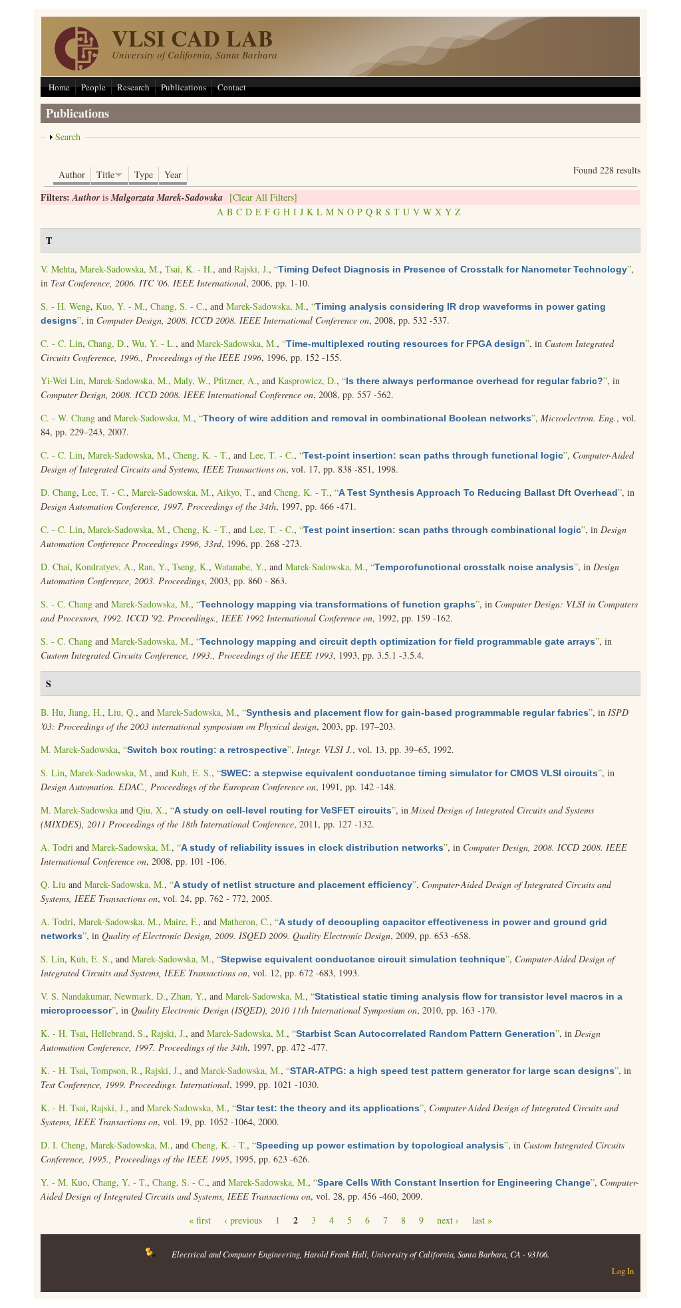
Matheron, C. (244, 921)
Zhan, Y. (187, 996)
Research (133, 87)
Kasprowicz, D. (307, 380)
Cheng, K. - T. (200, 455)
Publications (183, 87)
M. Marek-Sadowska (79, 749)
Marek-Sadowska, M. (120, 269)
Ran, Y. (152, 566)
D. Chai (55, 566)
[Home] (76, 66)
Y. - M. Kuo (64, 1182)
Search (67, 136)
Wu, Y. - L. (154, 343)
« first (200, 1220)
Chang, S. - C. (177, 306)
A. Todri (57, 847)
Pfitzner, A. (235, 380)
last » (482, 1220)
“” (452, 269)
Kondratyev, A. (104, 566)
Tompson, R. (115, 1070)
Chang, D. (107, 343)
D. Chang (58, 492)
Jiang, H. (85, 712)
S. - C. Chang (66, 604)
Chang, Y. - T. (119, 1182)
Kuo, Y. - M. (120, 306)
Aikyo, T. (235, 492)
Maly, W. (191, 380)
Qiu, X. (150, 810)
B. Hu (52, 712)
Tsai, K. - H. (189, 269)
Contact (231, 87)
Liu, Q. (122, 712)
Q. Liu (53, 884)
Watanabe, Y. (239, 566)
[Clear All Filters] (263, 197)
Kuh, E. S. (191, 772)
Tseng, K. (190, 566)
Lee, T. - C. (271, 455)
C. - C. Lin (61, 343)
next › (448, 1220)
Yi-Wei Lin (62, 380)
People (93, 87)
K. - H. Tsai (63, 1033)
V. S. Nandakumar (75, 996)
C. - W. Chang (68, 417)
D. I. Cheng (63, 1145)
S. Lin (53, 772)
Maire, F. (181, 921)
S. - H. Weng (65, 306)
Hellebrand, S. (118, 1033)
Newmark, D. (140, 996)
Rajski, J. (251, 269)
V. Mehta (57, 269)
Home (59, 87)
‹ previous (243, 1220)
